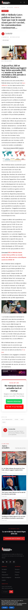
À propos (17, 569)
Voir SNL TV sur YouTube (14, 407)
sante (22, 419)
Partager (6, 40)
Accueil (3, 7)
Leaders (4, 580)
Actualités (10, 7)
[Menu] (24, 2)
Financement (5, 574)
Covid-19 (16, 7)
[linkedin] (3, 562)
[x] (10, 562)
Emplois (17, 574)
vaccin (3, 422)
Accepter (5, 607)
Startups (4, 572)
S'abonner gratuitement (13, 538)
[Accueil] (6, 2)
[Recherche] (20, 2)
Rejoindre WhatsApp (14, 401)
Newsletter (17, 577)
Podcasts (17, 572)
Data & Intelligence (6, 577)
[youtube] (6, 562)
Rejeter (11, 607)
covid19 (16, 419)
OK (11, 591)
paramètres (19, 604)
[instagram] (14, 562)
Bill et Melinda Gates (7, 419)
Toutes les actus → (20, 448)
